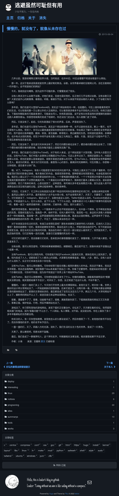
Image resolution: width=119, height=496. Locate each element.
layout (7, 450)
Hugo (51, 493)
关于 (32, 17)
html (68, 444)
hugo (86, 444)
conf (37, 444)
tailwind (8, 455)
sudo (101, 450)
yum (42, 455)
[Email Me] (90, 482)
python (61, 450)
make (41, 450)
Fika (66, 493)
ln (33, 450)
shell (83, 450)
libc (16, 450)
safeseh (72, 450)
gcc (53, 444)
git (60, 444)
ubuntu (20, 455)
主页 (10, 17)
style (92, 450)
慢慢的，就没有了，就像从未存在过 (36, 28)
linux (25, 450)
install (96, 444)
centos (14, 444)
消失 (43, 17)
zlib (50, 455)
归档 (21, 17)
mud (51, 450)
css (45, 444)
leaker (77, 493)
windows (32, 455)
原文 (43, 341)
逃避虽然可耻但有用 (35, 6)
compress (25, 444)
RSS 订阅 (61, 465)
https (77, 444)
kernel (106, 444)
